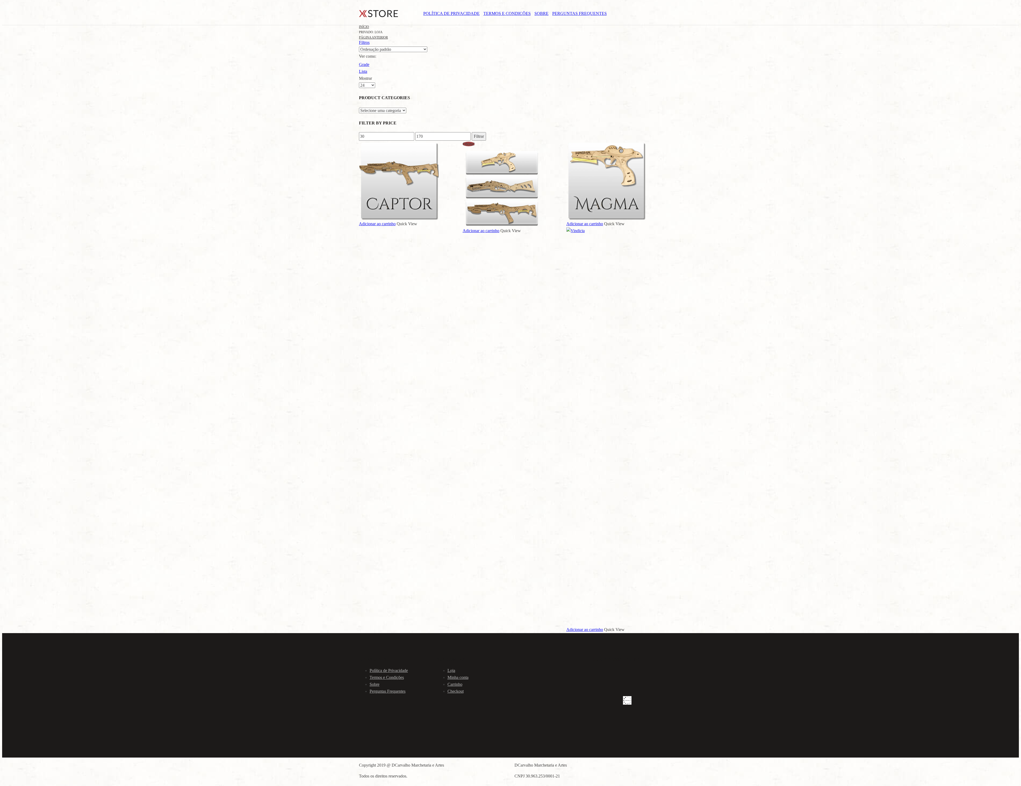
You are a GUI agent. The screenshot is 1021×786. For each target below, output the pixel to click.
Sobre (541, 13)
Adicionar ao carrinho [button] (377, 223)
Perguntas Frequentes (579, 13)
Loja (451, 670)
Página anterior (373, 37)
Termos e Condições (507, 13)
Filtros (364, 42)
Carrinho (454, 684)
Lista (363, 71)
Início (364, 27)
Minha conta (457, 677)
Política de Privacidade (451, 13)
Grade (364, 64)
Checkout (455, 691)
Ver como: (367, 56)
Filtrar (479, 136)
